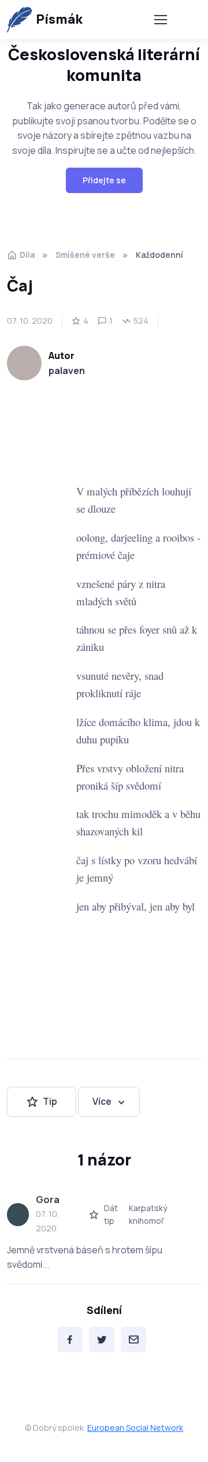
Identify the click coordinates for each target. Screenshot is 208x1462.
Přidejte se (104, 180)
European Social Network (135, 1427)
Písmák (59, 19)
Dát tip (111, 1214)
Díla (27, 254)
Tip (50, 1101)
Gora (48, 1199)
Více (102, 1101)
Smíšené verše (85, 254)
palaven (67, 370)
